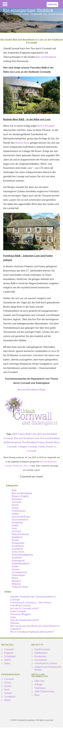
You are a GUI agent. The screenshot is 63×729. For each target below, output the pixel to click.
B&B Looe (31, 434)
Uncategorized (19, 572)
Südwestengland (20, 563)
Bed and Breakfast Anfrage (31, 389)
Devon (15, 505)
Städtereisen (41, 653)
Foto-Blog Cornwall (20, 605)
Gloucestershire (20, 519)
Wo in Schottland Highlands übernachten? (32, 632)
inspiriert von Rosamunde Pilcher (47, 668)
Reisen (15, 540)
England (8, 653)
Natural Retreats (20, 534)
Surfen (15, 566)
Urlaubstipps (18, 575)
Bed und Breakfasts (46, 57)
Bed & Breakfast (46, 126)
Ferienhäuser (19, 511)
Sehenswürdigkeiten (22, 554)
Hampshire (17, 522)
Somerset (17, 557)
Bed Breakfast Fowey (33, 442)
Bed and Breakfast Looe (26, 438)
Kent (14, 528)
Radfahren (17, 537)
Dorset (15, 508)
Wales (15, 578)
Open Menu (4, 4)
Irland (7, 663)
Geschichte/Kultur (21, 516)
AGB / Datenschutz (44, 691)
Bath (14, 490)
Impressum (40, 688)
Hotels (15, 525)
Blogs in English (20, 496)
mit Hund (16, 531)
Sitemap (14, 623)
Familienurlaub (42, 649)
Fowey (41, 446)
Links (13, 617)
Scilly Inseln (18, 552)
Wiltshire (16, 584)
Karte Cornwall (18, 611)
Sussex (15, 569)
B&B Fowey (18, 434)
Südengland (18, 560)
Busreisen (17, 499)
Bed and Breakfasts (48, 462)
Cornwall (11, 446)
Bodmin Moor (22, 143)
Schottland (17, 549)
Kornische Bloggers (20, 614)
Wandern (16, 581)
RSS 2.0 (27, 466)
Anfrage (52, 5)
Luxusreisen (40, 660)
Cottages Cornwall (27, 446)
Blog (36, 695)
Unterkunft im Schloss (45, 663)
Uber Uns (39, 681)
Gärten (15, 514)
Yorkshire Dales (20, 587)
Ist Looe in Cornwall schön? (24, 608)
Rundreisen (17, 466)
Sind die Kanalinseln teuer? (24, 620)
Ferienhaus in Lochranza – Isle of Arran (30, 602)
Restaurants (18, 543)
